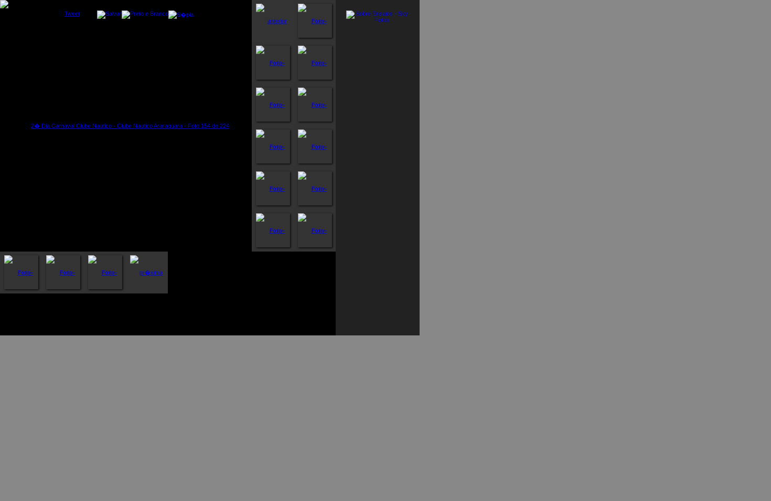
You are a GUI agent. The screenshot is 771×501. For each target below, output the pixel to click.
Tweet (72, 13)
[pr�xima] (147, 272)
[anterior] (272, 21)
